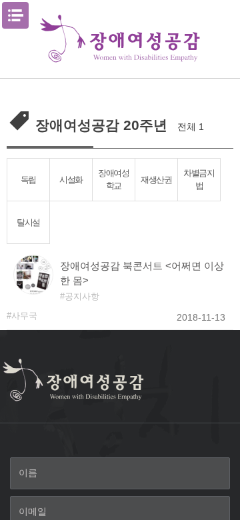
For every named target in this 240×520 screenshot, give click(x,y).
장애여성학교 (113, 179)
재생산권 (156, 180)
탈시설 (28, 222)
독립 (28, 180)
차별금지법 (199, 179)
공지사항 (82, 296)
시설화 (71, 180)
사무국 (24, 316)
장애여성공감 (120, 39)
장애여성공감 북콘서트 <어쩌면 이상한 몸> (142, 273)
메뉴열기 (15, 15)
